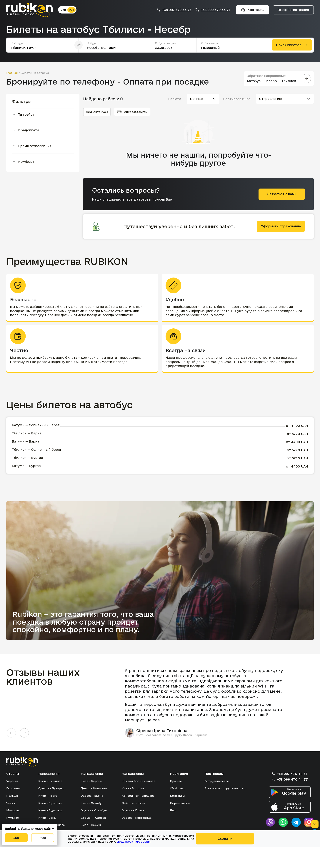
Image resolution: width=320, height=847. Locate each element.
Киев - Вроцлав (133, 788)
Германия (13, 788)
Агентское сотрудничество (224, 788)
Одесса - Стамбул (94, 810)
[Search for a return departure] (306, 78)
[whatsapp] (283, 822)
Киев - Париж (91, 824)
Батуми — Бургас (26, 466)
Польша (12, 795)
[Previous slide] (11, 732)
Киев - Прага (47, 795)
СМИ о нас (177, 788)
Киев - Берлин (91, 781)
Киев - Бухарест (50, 803)
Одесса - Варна (92, 795)
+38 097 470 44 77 (176, 9)
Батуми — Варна (25, 441)
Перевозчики (180, 803)
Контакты (177, 795)
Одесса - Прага (133, 810)
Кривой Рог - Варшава (138, 795)
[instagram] (309, 822)
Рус (71, 9)
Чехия (10, 803)
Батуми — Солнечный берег (35, 425)
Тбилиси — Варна (26, 433)
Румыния (12, 817)
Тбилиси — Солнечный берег (37, 449)
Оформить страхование (281, 226)
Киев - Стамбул (92, 803)
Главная (12, 72)
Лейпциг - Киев (133, 803)
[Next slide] (24, 732)
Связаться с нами (281, 194)
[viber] (270, 822)
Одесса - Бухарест (52, 788)
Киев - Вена (47, 817)
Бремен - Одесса (93, 817)
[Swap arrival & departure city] (78, 45)
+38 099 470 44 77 (215, 9)
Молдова (13, 810)
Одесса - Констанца (136, 817)
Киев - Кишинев (50, 781)
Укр (63, 9)
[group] (206, 702)
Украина (12, 781)
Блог (173, 810)
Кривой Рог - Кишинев (138, 781)
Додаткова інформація (134, 841)
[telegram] (296, 822)
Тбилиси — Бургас (27, 457)
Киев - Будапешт (51, 810)
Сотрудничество (216, 781)
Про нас (176, 781)
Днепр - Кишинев (94, 788)
